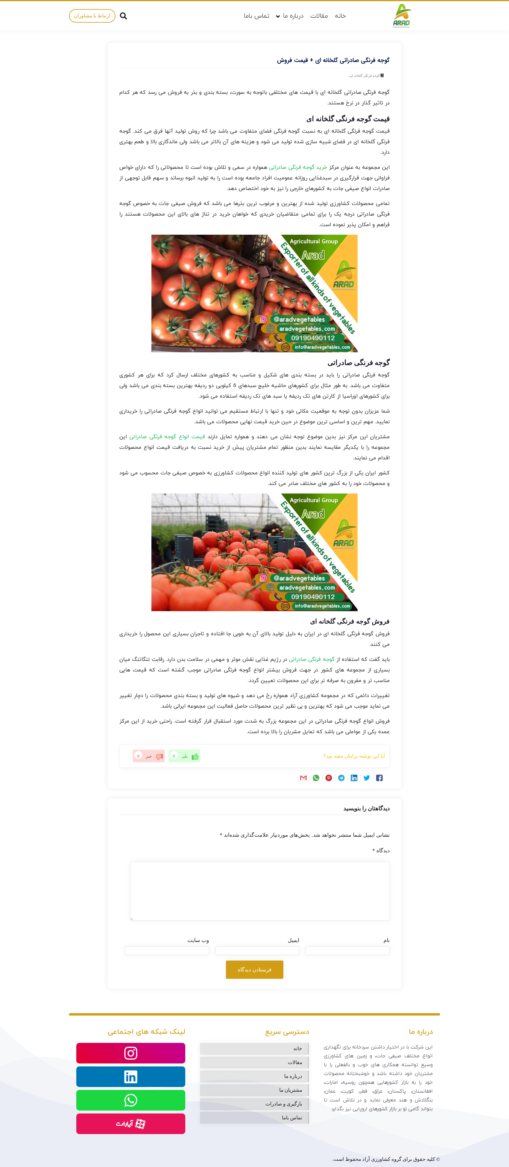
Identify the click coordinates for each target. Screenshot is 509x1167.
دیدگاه (381, 850)
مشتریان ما (290, 1090)
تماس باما (257, 16)
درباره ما (293, 16)
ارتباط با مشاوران (92, 16)
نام (387, 940)
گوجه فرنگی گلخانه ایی (364, 75)
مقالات (319, 16)
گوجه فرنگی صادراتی (311, 659)
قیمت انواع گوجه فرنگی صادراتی (167, 437)
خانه (340, 16)
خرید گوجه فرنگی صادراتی (298, 167)
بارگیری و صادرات (283, 1104)
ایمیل (293, 940)
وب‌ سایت (198, 940)
